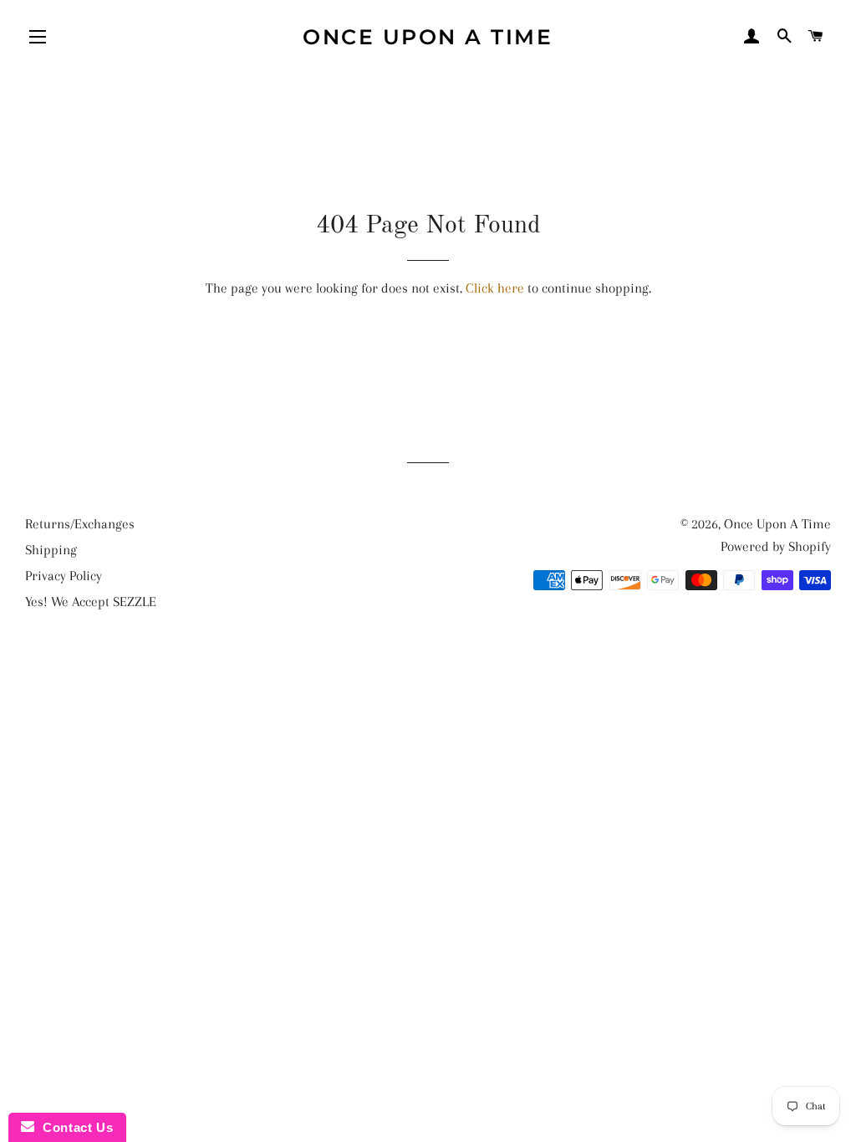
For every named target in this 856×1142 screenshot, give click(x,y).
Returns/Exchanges (80, 524)
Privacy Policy (63, 576)
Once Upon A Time (428, 36)
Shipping (51, 550)
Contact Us (73, 1127)
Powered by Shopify (776, 546)
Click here (495, 288)
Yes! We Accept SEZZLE (90, 601)
